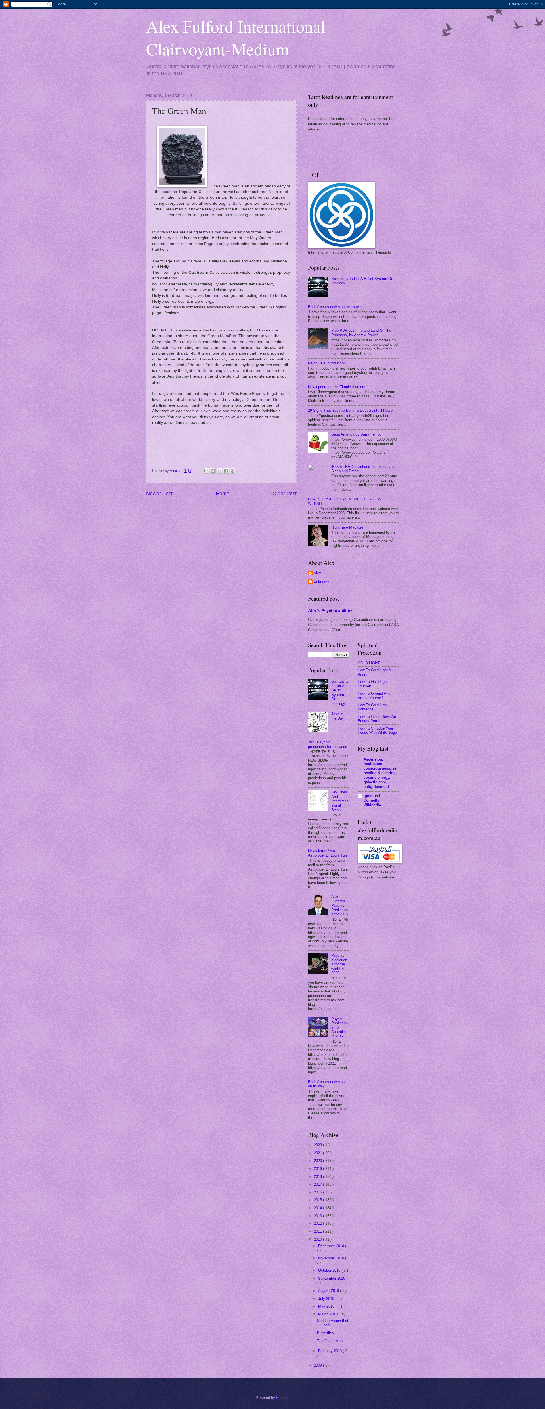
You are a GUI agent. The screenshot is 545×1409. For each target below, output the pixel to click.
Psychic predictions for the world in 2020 (339, 964)
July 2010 (326, 1298)
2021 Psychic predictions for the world (327, 744)
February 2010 (330, 1351)
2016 (318, 1192)
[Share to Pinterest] (232, 471)
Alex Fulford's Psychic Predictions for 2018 (339, 905)
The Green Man (330, 1341)
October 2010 (329, 1270)
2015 (318, 1200)
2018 (318, 1176)
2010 (318, 1239)
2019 (318, 1168)
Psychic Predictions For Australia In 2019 (339, 1028)
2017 (318, 1184)
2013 (318, 1216)
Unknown (321, 581)
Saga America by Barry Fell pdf (357, 434)
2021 (318, 1153)
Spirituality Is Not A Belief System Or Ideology (340, 692)
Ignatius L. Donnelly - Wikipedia (373, 800)
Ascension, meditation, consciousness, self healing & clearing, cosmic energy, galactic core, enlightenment (381, 773)
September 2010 (332, 1278)
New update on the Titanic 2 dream (336, 387)
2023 (318, 1145)
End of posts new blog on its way (335, 307)
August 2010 (329, 1290)
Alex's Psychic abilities (330, 610)
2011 (318, 1231)
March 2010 (328, 1314)
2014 (318, 1208)
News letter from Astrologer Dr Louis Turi (327, 853)
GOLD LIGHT (369, 663)
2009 (318, 1365)
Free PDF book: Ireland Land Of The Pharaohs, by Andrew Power (361, 332)
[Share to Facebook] (226, 471)
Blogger (282, 1398)
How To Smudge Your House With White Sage (377, 730)
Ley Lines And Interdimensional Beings (340, 801)
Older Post (284, 493)
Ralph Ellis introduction (327, 363)
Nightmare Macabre (347, 527)
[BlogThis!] (213, 471)
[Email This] (206, 471)
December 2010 (331, 1246)
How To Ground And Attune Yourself (374, 695)
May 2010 (327, 1306)
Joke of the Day (337, 716)
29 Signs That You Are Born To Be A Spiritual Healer (351, 410)
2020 (318, 1161)
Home (222, 493)
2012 (318, 1223)
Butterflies (325, 1333)
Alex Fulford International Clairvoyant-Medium (236, 37)
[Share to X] (219, 471)
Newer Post (159, 493)
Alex (317, 573)
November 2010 (331, 1258)
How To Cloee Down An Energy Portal (377, 718)
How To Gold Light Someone (373, 707)
